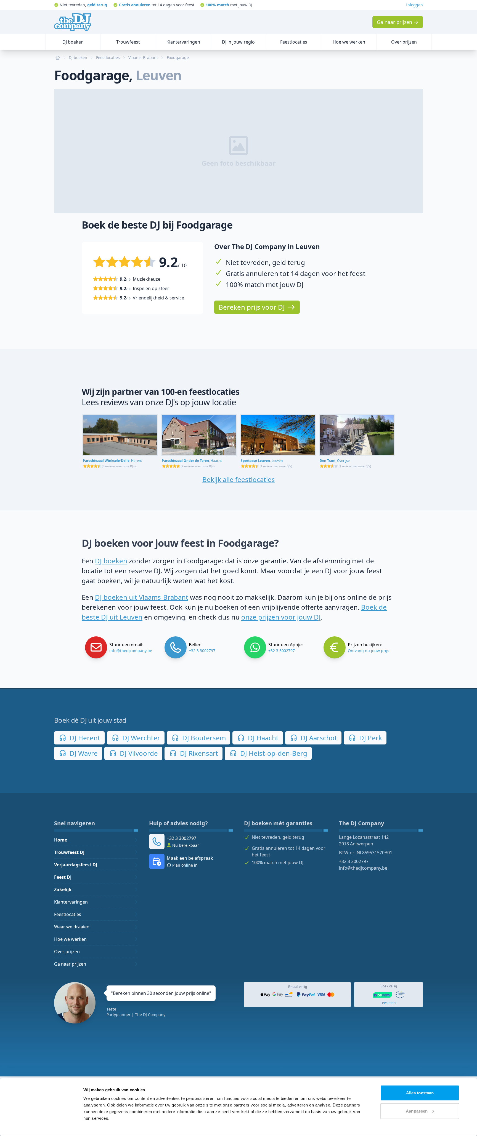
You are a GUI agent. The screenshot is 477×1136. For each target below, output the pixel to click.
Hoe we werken (70, 939)
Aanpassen (417, 1110)
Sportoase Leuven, (262, 460)
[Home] (72, 22)
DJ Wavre (83, 753)
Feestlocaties (67, 914)
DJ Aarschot (318, 737)
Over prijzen (67, 952)
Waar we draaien (71, 927)
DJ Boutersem (203, 737)
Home (60, 840)
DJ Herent (84, 737)
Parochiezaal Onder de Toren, (192, 460)
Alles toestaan (420, 1093)
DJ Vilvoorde (138, 753)
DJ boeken (111, 560)
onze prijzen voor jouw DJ (281, 616)
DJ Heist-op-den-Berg (273, 753)
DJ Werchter (140, 737)
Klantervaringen (71, 902)
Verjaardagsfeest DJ (75, 865)
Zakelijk (62, 889)
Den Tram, (335, 460)
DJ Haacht (262, 737)
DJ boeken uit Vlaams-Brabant (141, 597)
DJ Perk (369, 737)
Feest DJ (62, 877)
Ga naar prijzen (70, 964)
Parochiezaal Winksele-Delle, (112, 460)
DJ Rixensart (198, 753)
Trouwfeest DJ (69, 852)
